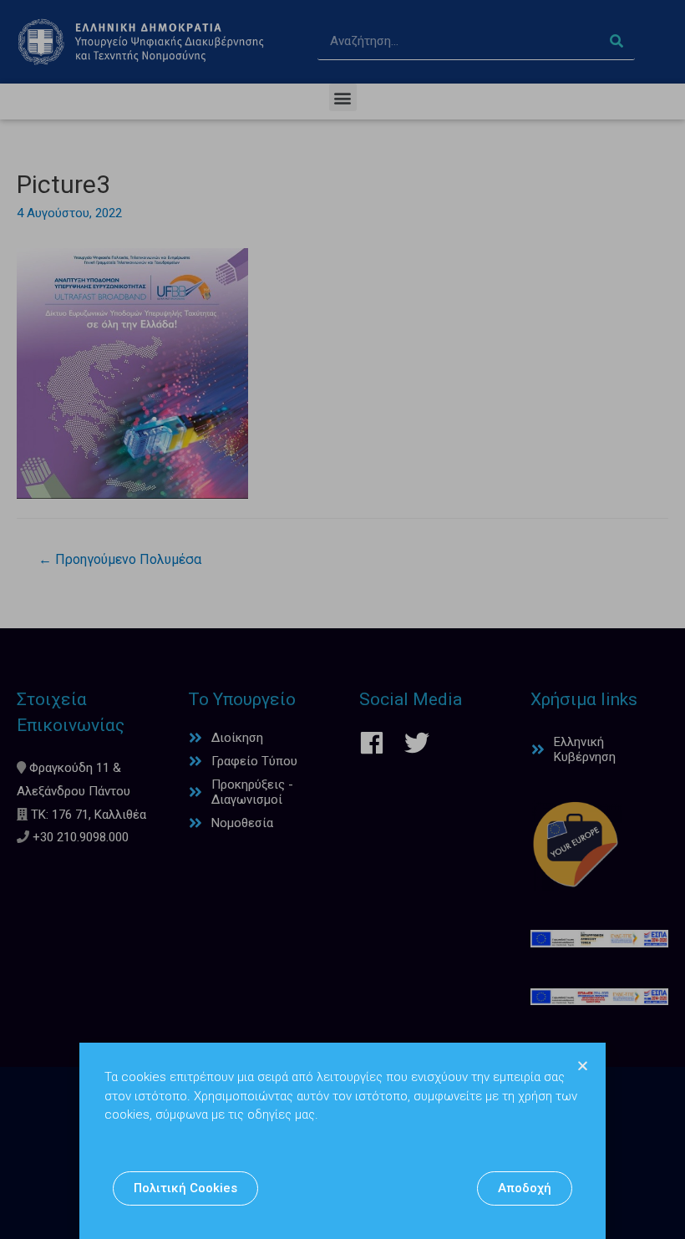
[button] (185, 1188)
